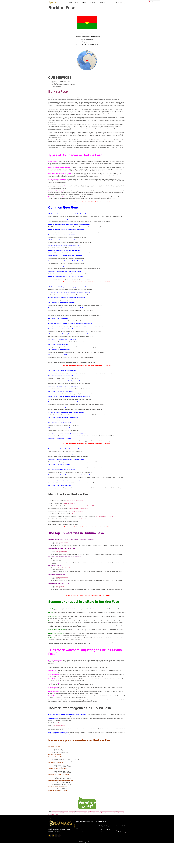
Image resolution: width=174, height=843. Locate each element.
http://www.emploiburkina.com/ (63, 723)
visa (105, 812)
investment (109, 811)
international (103, 811)
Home (70, 2)
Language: (84, 41)
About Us (77, 2)
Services (84, 2)
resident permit (65, 812)
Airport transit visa (57, 811)
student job (80, 812)
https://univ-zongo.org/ (61, 558)
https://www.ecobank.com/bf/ (71, 503)
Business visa (72, 811)
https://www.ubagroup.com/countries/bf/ (84, 506)
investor (114, 811)
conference (79, 811)
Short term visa (73, 812)
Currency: (78, 44)
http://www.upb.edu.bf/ (61, 551)
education (84, 811)
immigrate (90, 811)
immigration (96, 811)
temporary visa (94, 812)
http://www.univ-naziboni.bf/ (63, 568)
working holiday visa (53, 814)
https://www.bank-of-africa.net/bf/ (75, 500)
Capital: (83, 39)
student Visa (87, 812)
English (152, 1)
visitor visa (109, 812)
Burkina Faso (65, 811)
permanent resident (56, 812)
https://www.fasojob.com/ (59, 725)
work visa (121, 812)
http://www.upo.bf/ (60, 586)
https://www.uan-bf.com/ (62, 577)
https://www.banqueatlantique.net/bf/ (78, 508)
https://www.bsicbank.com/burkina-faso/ (106, 516)
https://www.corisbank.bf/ (78, 511)
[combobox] (120, 2)
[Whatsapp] (59, 835)
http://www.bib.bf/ (76, 513)
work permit (116, 812)
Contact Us (102, 2)
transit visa (101, 812)
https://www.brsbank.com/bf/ (79, 519)
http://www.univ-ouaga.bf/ (62, 542)
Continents (92, 2)
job (118, 811)
